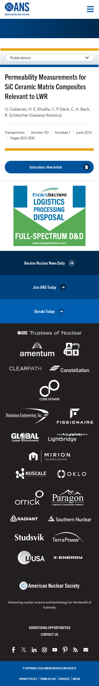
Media (76, 678)
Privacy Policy (28, 678)
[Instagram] (44, 649)
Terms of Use (48, 678)
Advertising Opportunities (49, 627)
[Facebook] (13, 649)
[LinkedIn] (34, 649)
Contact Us (49, 634)
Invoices (64, 678)
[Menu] (90, 9)
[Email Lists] (85, 649)
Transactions (15, 132)
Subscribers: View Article (46, 167)
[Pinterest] (65, 649)
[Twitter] (23, 649)
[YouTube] (54, 649)
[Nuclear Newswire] (75, 649)
